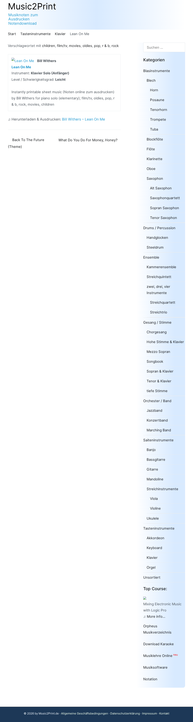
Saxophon (155, 178)
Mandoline (155, 479)
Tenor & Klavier (159, 381)
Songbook (155, 361)
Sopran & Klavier (160, 371)
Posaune (157, 100)
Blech (151, 80)
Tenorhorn (158, 110)
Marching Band (159, 430)
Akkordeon (155, 538)
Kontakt (164, 713)
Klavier (152, 557)
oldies (87, 46)
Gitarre (152, 469)
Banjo (151, 450)
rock (115, 46)
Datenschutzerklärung (125, 713)
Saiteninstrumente (158, 440)
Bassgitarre (156, 459)
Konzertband (157, 420)
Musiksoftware (155, 667)
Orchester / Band (157, 401)
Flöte (151, 149)
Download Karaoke (158, 644)
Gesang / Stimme (157, 322)
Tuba (154, 129)
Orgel (151, 567)
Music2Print (32, 6)
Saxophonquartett (165, 198)
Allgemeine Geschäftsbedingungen (84, 713)
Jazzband (154, 410)
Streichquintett (159, 277)
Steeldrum (155, 247)
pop (97, 46)
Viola (154, 498)
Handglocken (157, 237)
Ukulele (153, 518)
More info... (156, 616)
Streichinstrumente (162, 489)
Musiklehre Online (157, 656)
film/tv (62, 46)
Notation (150, 679)
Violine (155, 508)
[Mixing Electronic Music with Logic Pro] (146, 598)
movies (75, 46)
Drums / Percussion (159, 228)
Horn (154, 90)
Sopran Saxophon (164, 208)
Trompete (158, 119)
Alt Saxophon (161, 188)
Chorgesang (157, 332)
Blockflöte (155, 139)
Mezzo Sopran (158, 351)
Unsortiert (151, 577)
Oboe (151, 169)
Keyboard (154, 548)
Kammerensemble (161, 267)
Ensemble (151, 257)
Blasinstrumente (156, 71)
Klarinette (154, 159)
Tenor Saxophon (163, 218)
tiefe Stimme (157, 391)
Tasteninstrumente (159, 528)
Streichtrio (158, 312)
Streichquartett (162, 302)
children (48, 46)
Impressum (149, 713)
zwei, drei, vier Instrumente (158, 289)
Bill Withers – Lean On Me (83, 119)
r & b (106, 46)
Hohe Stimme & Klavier (165, 342)
